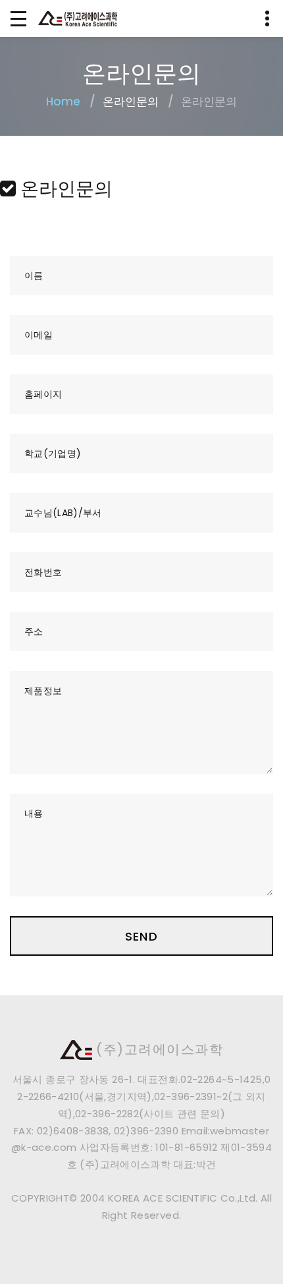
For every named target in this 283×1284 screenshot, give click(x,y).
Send (141, 936)
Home (63, 101)
